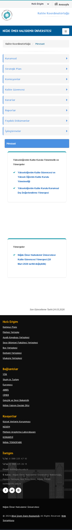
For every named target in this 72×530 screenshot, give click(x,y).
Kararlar (10, 100)
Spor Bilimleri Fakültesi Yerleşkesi (20, 342)
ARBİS (6, 389)
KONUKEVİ (8, 437)
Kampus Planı (10, 327)
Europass (8, 384)
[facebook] (5, 490)
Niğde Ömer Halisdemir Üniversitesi (21, 507)
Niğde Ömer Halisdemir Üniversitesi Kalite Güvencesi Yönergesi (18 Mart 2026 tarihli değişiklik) (37, 259)
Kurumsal (11, 58)
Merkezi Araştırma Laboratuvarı (19, 431)
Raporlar (10, 110)
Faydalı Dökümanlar (17, 120)
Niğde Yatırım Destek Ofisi (16, 405)
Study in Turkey (11, 379)
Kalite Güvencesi (15, 89)
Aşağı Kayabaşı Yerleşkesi (16, 337)
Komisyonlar (12, 79)
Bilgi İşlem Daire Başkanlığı (26, 515)
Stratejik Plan (13, 68)
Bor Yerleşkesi (10, 347)
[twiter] (12, 490)
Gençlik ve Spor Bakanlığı (16, 400)
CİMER (6, 395)
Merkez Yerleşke (11, 332)
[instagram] (18, 490)
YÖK (5, 374)
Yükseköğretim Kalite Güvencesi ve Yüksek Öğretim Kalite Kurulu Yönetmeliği (36, 177)
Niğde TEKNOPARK (12, 442)
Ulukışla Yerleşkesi (12, 358)
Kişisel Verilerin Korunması (16, 421)
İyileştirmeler (13, 131)
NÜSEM (6, 426)
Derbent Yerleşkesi (12, 352)
